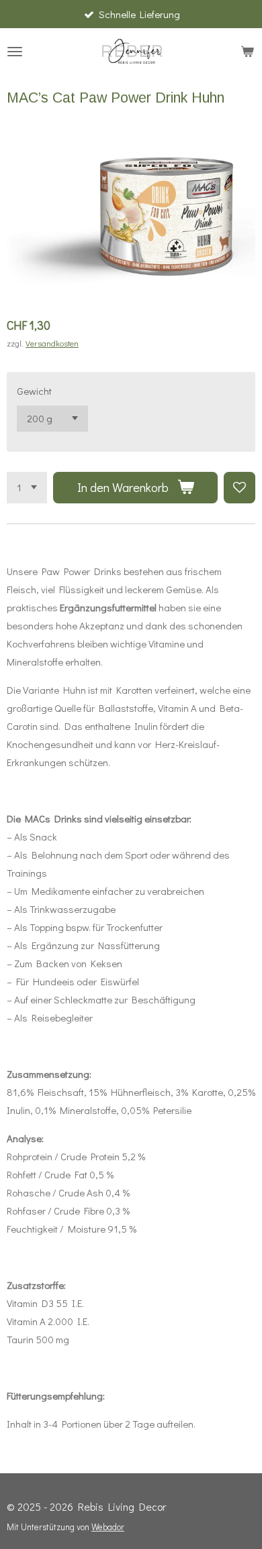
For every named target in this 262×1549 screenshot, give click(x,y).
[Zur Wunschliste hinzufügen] (239, 487)
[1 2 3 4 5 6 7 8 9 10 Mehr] (27, 487)
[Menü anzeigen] (15, 51)
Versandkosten (52, 343)
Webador (107, 1527)
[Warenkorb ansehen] (247, 51)
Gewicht (34, 390)
